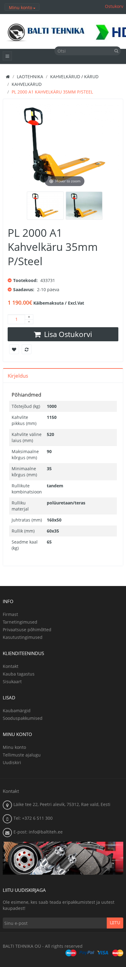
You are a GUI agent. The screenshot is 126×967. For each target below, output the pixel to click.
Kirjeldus (18, 375)
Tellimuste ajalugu (22, 755)
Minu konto (14, 747)
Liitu (115, 923)
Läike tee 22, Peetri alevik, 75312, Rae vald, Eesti (61, 804)
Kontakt (10, 666)
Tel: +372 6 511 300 (33, 818)
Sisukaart (12, 681)
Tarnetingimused (20, 622)
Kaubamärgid (17, 710)
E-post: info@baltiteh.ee (38, 832)
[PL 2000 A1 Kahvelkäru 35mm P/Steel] (45, 206)
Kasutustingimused (23, 637)
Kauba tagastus (19, 674)
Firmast (10, 614)
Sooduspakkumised (23, 718)
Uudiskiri (12, 762)
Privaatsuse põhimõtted (27, 629)
